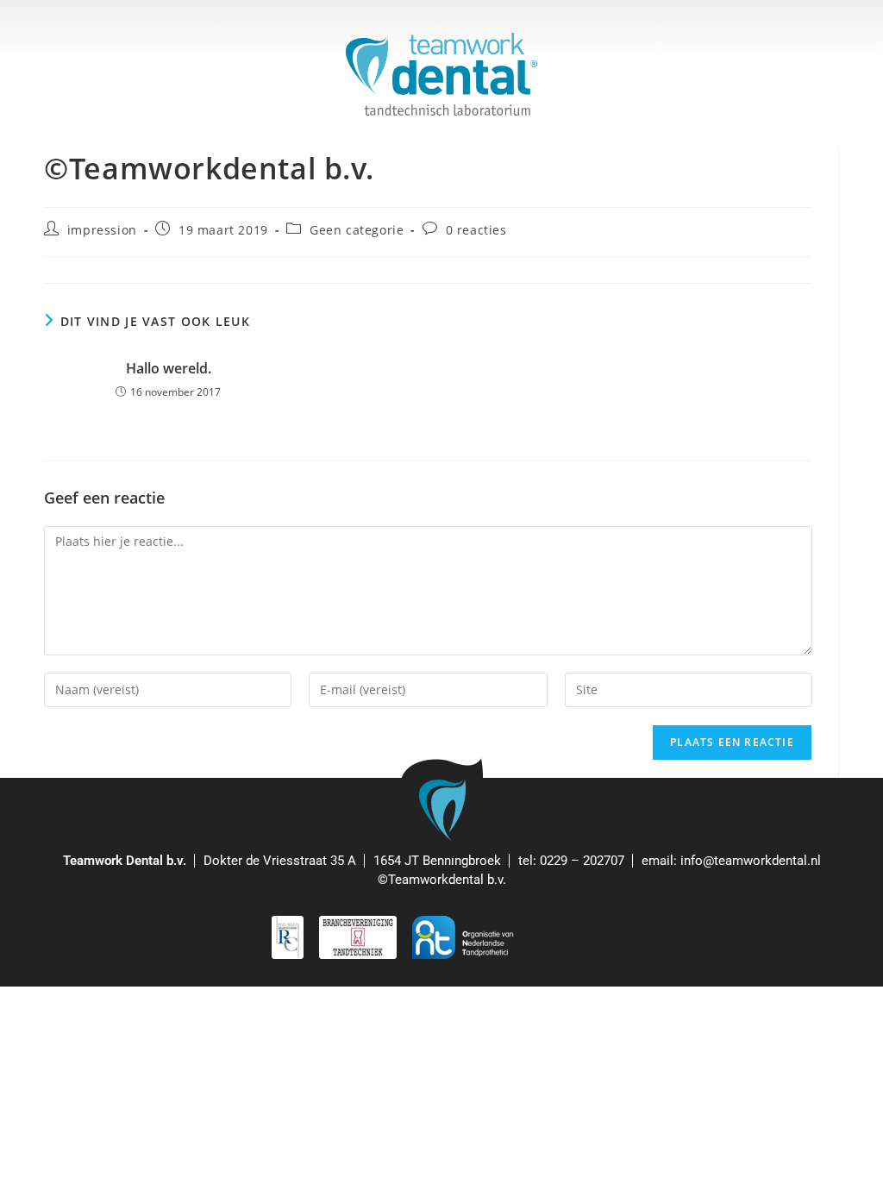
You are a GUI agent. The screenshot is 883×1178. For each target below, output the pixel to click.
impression (102, 230)
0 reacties (476, 230)
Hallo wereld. (168, 368)
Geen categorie (357, 230)
